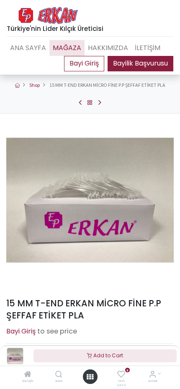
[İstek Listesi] (121, 375)
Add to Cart (107, 355)
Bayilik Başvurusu (140, 63)
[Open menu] (90, 377)
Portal (84, 63)
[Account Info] (153, 375)
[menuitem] (28, 48)
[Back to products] (90, 102)
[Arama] (59, 375)
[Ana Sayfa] (27, 375)
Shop (34, 85)
